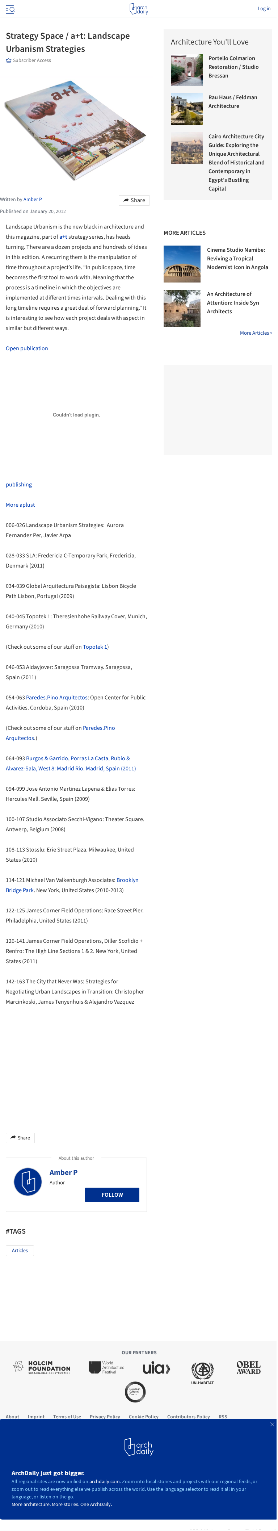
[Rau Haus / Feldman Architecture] (187, 109)
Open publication (27, 348)
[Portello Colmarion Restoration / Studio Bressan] (187, 70)
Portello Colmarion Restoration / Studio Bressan (233, 67)
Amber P (64, 1172)
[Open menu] (9, 9)
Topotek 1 (95, 647)
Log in (264, 8)
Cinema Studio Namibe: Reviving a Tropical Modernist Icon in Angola (237, 258)
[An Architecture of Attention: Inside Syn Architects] (182, 308)
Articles (20, 1250)
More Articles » (256, 333)
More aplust (20, 505)
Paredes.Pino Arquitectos (57, 698)
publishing (19, 485)
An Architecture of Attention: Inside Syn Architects (233, 302)
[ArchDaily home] (139, 8)
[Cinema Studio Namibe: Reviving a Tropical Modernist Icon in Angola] (182, 264)
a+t (63, 237)
